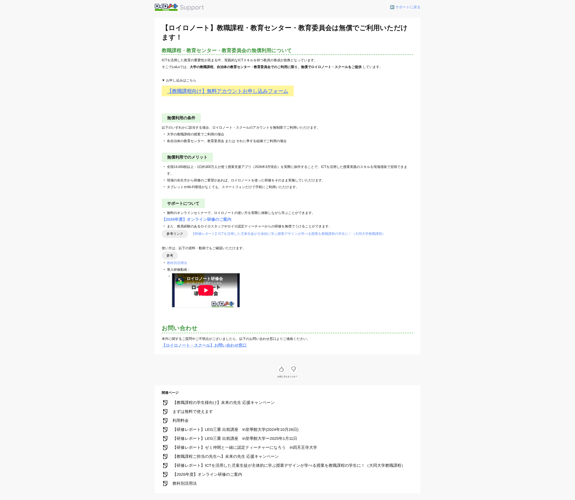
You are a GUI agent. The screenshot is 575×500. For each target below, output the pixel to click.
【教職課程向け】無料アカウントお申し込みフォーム (227, 91)
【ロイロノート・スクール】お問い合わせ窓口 (204, 345)
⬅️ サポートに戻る (405, 7)
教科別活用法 (177, 263)
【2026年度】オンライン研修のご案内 (196, 219)
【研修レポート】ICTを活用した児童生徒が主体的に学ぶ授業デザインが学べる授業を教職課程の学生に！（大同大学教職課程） (288, 234)
